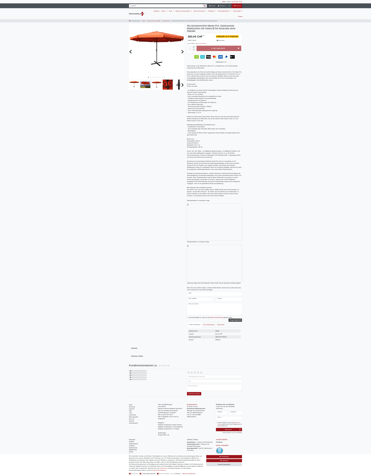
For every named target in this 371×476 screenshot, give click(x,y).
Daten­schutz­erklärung (159, 470)
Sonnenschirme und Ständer (153, 20)
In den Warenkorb (218, 48)
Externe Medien (165, 473)
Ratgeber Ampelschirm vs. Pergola (168, 429)
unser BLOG (162, 406)
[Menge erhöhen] (193, 47)
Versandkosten (202, 43)
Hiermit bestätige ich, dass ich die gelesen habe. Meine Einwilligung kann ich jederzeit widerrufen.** (230, 424)
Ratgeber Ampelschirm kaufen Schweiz (170, 424)
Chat (223, 1)
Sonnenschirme (166, 20)
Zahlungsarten (133, 423)
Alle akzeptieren (224, 456)
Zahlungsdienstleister (149, 473)
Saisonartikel (237, 11)
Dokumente (220, 324)
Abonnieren (228, 429)
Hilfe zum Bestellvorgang (194, 412)
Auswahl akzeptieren (224, 464)
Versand (131, 421)
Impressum (163, 468)
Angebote (156, 11)
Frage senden (234, 320)
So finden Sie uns (192, 406)
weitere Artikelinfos (194, 324)
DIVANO (131, 441)
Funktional (177, 473)
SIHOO (131, 452)
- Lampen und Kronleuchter (200, 442)
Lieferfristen (132, 415)
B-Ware (240, 16)
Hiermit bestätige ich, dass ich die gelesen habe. (211, 317)
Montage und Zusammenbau (196, 410)
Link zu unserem (194, 414)
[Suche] (205, 6)
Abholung (132, 407)
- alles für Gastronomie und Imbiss (199, 449)
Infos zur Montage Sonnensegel (167, 410)
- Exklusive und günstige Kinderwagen (198, 445)
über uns (131, 419)
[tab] (195, 324)
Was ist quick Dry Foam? (165, 414)
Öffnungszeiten (133, 417)
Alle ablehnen (224, 460)
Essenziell (135, 473)
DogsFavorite (133, 447)
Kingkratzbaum (133, 443)
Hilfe (130, 411)
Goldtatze (132, 445)
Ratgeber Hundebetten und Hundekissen (170, 427)
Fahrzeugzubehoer (224, 11)
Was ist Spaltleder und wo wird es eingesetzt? (168, 417)
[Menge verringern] (193, 49)
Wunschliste (221, 40)
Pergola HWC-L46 (163, 435)
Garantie (131, 409)
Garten (163, 11)
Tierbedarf (211, 11)
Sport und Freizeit (199, 11)
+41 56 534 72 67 (236, 1)
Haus (170, 11)
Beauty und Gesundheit (183, 11)
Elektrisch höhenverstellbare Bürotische (170, 408)
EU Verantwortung (208, 324)
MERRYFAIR (133, 450)
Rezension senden (194, 393)
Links (130, 413)
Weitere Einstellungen (188, 473)
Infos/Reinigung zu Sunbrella (167, 412)
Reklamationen (191, 416)
